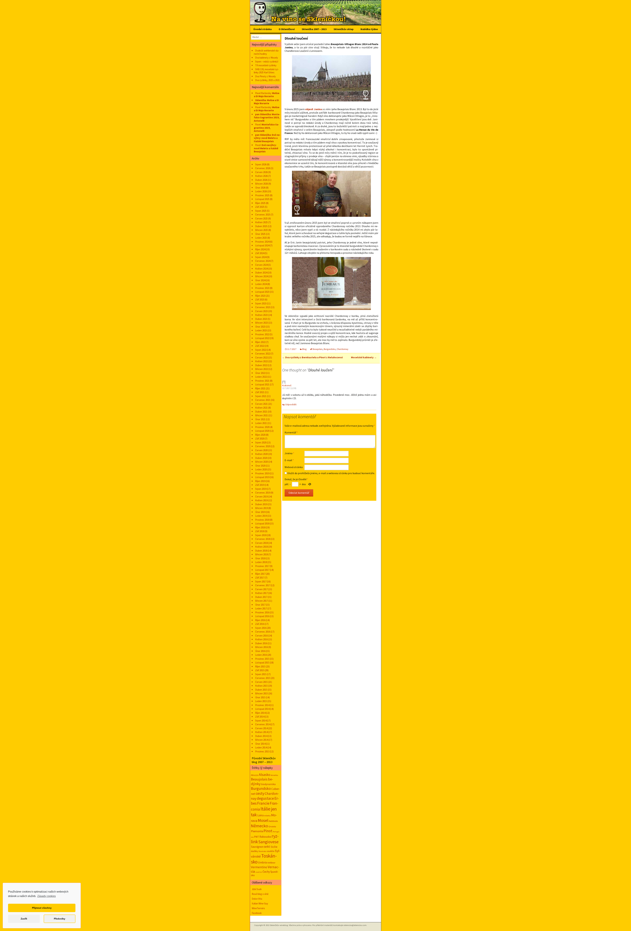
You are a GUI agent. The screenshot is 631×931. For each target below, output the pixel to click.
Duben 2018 (261, 550)
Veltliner (271, 862)
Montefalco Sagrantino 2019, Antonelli (267, 117)
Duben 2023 (261, 318)
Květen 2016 (261, 639)
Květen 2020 (261, 454)
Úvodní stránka (262, 29)
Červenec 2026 (262, 168)
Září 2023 (259, 299)
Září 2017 (259, 577)
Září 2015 (259, 670)
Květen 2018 (261, 546)
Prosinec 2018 (262, 519)
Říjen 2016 (260, 620)
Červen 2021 (261, 403)
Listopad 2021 (262, 384)
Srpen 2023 (260, 303)
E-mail (289, 460)
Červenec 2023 (262, 307)
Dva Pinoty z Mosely (265, 76)
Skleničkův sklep (343, 29)
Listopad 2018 (262, 523)
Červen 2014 (261, 728)
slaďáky (254, 851)
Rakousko (265, 836)
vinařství (259, 872)
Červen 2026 (261, 172)
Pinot (268, 830)
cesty (260, 793)
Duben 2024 (261, 272)
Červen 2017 (261, 589)
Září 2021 (259, 392)
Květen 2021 (261, 407)
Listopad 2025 (262, 199)
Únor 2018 (260, 558)
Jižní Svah (257, 889)
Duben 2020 (261, 458)
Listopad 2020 (262, 430)
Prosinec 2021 (262, 380)
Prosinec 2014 (262, 705)
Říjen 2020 (260, 434)
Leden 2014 (261, 747)
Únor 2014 (260, 743)
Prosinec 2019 (262, 473)
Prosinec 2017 (262, 566)
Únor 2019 (260, 512)
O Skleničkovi (287, 29)
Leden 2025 (261, 237)
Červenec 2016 (262, 631)
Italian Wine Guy (260, 903)
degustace (265, 798)
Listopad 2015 (262, 662)
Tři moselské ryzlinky (265, 65)
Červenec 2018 (262, 539)
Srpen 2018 (260, 535)
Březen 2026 (261, 183)
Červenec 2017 (262, 585)
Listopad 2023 (262, 291)
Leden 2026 (261, 191)
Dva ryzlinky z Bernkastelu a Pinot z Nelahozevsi (312, 357)
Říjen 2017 (260, 573)
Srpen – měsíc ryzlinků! (266, 61)
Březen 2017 (261, 600)
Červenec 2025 (262, 214)
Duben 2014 (261, 736)
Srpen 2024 (260, 257)
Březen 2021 (261, 415)
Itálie (265, 809)
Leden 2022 (261, 376)
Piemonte (257, 831)
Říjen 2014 (260, 712)
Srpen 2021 (260, 396)
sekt (267, 846)
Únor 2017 (260, 604)
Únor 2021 (260, 419)
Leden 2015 (261, 701)
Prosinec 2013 (262, 751)
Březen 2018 (261, 554)
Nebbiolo (273, 821)
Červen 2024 (261, 264)
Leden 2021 (261, 423)
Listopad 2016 (262, 616)
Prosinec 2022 (262, 334)
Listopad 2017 (262, 569)
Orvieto (272, 826)
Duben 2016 (261, 643)
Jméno (289, 453)
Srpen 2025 (260, 210)
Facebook (257, 913)
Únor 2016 (260, 651)
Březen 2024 (261, 276)
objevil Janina (313, 109)
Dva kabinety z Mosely (266, 57)
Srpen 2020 (260, 442)
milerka (267, 815)
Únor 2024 (260, 280)
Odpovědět (290, 404)
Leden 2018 (261, 562)
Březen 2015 (261, 693)
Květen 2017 (261, 593)
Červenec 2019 (262, 492)
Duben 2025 (261, 226)
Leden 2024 (261, 284)
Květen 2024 (261, 268)
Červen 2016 (261, 635)
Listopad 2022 (262, 338)
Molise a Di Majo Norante (266, 95)
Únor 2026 (260, 187)
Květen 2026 (261, 175)
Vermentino (259, 867)
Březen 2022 (261, 369)
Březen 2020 (261, 461)
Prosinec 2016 (262, 612)
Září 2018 (259, 531)
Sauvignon (257, 847)
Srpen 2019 (260, 488)
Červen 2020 (261, 450)
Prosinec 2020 (262, 427)
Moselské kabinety (364, 357)
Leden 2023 (261, 330)
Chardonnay (342, 349)
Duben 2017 (261, 597)
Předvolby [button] (59, 918)
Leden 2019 (261, 515)
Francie (263, 803)
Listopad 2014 (262, 708)
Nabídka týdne (369, 29)
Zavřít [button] (24, 918)
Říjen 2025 (260, 203)
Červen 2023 (261, 311)
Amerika (274, 775)
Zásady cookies (46, 896)
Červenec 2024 (262, 260)
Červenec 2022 (262, 353)
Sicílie (273, 847)
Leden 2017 (261, 608)
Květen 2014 (261, 732)
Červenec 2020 (262, 446)
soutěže (270, 851)
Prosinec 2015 (262, 658)
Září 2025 (259, 206)
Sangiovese (268, 841)
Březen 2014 (261, 739)
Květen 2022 (261, 361)
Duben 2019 (261, 504)
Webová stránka (294, 467)
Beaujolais (318, 349)
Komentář (291, 432)
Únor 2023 (260, 326)
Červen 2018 (261, 542)
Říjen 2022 (260, 342)
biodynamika (268, 784)
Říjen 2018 (260, 527)
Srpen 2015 (260, 674)
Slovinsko (262, 851)
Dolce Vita (257, 898)
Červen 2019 (261, 496)
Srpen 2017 (260, 581)
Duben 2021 (261, 411)
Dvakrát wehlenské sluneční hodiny (266, 52)
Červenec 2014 (262, 724)
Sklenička (260, 100)
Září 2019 (259, 484)
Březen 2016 (261, 647)
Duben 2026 (261, 179)
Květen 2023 (261, 315)
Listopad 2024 (262, 245)
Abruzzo (254, 775)
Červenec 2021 (262, 399)
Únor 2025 (260, 234)
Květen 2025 (261, 222)
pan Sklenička (263, 114)
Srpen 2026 (260, 164)
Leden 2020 (261, 469)
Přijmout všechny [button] (42, 908)
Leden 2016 (261, 654)
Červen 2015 (261, 682)
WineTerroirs (258, 908)
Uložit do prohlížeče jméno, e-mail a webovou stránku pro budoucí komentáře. (331, 473)
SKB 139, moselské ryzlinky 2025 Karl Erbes (266, 71)
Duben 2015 (261, 689)
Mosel (263, 820)
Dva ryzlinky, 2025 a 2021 (267, 80)
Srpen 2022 (260, 349)
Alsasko (264, 774)
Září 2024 (259, 253)
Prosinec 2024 (262, 241)
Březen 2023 (261, 322)
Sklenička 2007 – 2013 (314, 29)
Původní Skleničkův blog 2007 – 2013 (264, 760)
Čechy (266, 871)
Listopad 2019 (262, 477)
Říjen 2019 (260, 481)
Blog (304, 349)
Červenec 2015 (262, 678)
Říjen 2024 (260, 249)
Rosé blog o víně (260, 894)
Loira (260, 815)
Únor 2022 (260, 373)
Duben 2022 (261, 365)
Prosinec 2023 (262, 288)
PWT (256, 836)
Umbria (262, 862)
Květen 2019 (261, 500)
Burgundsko (330, 349)
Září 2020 (259, 438)
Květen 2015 (261, 685)
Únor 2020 (260, 465)
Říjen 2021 (260, 388)
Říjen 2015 (260, 666)
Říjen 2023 (260, 295)
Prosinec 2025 (262, 195)
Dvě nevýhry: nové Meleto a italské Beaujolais (267, 138)
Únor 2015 (260, 697)
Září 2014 (259, 716)
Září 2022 (259, 345)
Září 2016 (259, 623)
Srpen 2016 (260, 627)
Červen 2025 (261, 218)
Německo (259, 825)
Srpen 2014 (260, 720)
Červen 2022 (261, 357)
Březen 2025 (261, 230)
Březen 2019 (261, 508)
